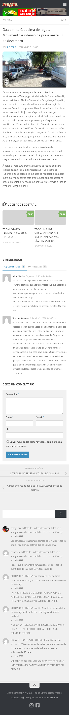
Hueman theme (51, 697)
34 (32, 214)
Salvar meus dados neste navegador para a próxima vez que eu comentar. (34, 444)
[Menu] (65, 4)
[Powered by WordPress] (23, 698)
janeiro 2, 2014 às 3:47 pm (44, 318)
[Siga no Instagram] (31, 705)
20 (64, 214)
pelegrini (12, 47)
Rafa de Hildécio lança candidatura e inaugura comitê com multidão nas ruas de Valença (38, 580)
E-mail (40, 417)
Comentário (12, 394)
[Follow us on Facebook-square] (37, 705)
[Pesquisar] (60, 514)
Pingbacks (39, 266)
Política (7, 20)
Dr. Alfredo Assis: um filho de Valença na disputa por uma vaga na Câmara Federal (38, 612)
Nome (9, 417)
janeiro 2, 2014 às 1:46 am (41, 276)
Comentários (16, 266)
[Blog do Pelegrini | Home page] (12, 4)
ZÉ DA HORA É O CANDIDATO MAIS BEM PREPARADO (15, 233)
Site (8, 429)
